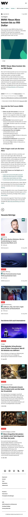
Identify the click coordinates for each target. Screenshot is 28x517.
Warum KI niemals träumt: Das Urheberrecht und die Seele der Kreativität (12, 388)
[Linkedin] (5, 470)
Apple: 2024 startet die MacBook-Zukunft (13, 174)
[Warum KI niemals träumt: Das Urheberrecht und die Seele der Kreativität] (14, 371)
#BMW (21, 96)
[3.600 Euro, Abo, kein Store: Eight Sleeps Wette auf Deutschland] (14, 293)
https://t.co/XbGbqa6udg (7, 98)
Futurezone (21, 87)
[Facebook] (14, 470)
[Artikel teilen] (2, 209)
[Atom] (23, 470)
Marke (3, 234)
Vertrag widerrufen (6, 508)
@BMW (2, 93)
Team (3, 481)
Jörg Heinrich (6, 14)
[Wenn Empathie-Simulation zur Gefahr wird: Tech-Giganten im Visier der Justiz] (14, 418)
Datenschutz (4, 493)
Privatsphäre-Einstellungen (8, 495)
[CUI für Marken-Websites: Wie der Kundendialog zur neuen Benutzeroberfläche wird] (14, 225)
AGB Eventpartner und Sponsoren (9, 504)
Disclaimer (4, 491)
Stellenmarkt (5, 485)
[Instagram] (9, 470)
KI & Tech (13, 8)
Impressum (4, 477)
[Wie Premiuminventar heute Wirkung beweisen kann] (14, 260)
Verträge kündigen (6, 506)
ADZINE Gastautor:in (5, 280)
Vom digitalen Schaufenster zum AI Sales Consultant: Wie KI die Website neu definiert (12, 347)
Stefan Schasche (4, 313)
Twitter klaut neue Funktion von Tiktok (12, 178)
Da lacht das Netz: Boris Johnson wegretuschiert (14, 179)
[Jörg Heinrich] (2, 14)
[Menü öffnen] (26, 3)
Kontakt (4, 479)
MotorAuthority (12, 87)
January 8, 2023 (23, 101)
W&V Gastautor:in (4, 248)
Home (2, 8)
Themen (7, 8)
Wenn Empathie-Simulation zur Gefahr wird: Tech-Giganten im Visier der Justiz (12, 435)
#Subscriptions (18, 93)
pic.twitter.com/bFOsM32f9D (20, 98)
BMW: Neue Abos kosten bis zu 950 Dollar (13, 176)
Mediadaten (4, 483)
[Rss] (18, 470)
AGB (3, 502)
